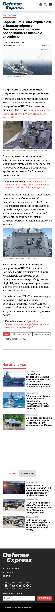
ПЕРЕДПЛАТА (8, 572)
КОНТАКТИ (7, 576)
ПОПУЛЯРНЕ (27, 473)
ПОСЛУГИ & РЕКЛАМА (11, 569)
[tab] (11, 473)
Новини (13, 15)
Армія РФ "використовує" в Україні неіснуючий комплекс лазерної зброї (27, 324)
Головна (6, 15)
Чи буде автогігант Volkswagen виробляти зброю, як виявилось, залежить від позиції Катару (38, 525)
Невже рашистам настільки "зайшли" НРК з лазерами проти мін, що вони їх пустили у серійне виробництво (38, 490)
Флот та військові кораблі (15, 339)
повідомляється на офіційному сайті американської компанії (27, 114)
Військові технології (21, 334)
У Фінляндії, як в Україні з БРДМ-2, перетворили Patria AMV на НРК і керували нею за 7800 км (39, 422)
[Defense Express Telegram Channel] (27, 585)
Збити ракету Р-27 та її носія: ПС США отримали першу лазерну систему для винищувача (27, 184)
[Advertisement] (27, 449)
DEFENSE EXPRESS (13, 42)
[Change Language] (40, 4)
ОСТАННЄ (11, 473)
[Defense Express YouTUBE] (13, 585)
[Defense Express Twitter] (20, 585)
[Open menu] (50, 5)
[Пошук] (45, 5)
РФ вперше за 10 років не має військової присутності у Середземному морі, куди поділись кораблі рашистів (38, 402)
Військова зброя (41, 334)
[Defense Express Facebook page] (6, 585)
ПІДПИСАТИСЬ (44, 598)
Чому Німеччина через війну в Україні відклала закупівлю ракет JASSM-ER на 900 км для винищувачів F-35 (39, 508)
